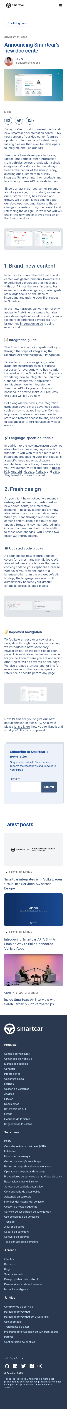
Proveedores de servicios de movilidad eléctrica (33, 1176)
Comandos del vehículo (18, 1058)
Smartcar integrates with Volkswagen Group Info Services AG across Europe (33, 883)
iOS (6, 471)
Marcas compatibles (16, 1063)
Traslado (9, 1221)
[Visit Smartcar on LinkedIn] (15, 1366)
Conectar (9, 1068)
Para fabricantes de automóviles (23, 1284)
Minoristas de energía (17, 1156)
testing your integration (44, 355)
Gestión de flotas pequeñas (20, 1206)
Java (56, 471)
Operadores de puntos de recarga (24, 1171)
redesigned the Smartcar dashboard (28, 502)
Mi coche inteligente (16, 1289)
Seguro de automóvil (16, 1231)
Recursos (9, 1264)
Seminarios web (13, 1274)
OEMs (8, 992)
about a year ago (15, 192)
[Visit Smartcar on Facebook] (31, 1366)
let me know (22, 726)
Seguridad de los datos (18, 1124)
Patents (8, 1336)
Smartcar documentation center (32, 133)
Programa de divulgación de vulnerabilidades (31, 1331)
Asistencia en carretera (17, 1196)
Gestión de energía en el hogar (22, 1161)
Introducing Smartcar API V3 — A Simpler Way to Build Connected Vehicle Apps (29, 943)
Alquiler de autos (14, 1226)
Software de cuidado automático (23, 1186)
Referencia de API (15, 1109)
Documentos (11, 1104)
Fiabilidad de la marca (17, 1119)
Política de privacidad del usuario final (26, 1316)
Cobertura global (14, 1078)
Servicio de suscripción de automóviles (27, 1211)
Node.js (29, 471)
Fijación (8, 1099)
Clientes (9, 1259)
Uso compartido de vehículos (21, 1216)
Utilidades (10, 1151)
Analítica (9, 1094)
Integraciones (12, 1073)
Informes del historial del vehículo (24, 1201)
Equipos (9, 1083)
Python (40, 471)
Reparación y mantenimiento (21, 1181)
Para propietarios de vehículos (22, 1279)
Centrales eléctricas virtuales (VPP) (25, 1146)
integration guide (31, 323)
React (56, 468)
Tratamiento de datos (16, 1326)
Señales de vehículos (17, 1053)
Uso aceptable (13, 1321)
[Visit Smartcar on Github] (7, 1366)
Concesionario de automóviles (22, 1191)
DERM (7, 1141)
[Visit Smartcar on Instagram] (40, 1366)
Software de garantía (16, 1236)
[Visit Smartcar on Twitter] (23, 1366)
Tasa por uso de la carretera (21, 1241)
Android (16, 471)
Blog (7, 1269)
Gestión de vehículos (16, 1088)
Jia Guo (21, 59)
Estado (8, 1114)
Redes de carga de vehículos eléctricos (28, 1166)
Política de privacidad (17, 1311)
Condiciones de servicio (18, 1306)
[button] (60, 5)
